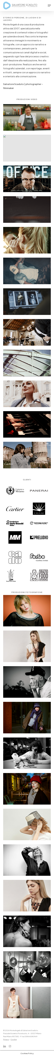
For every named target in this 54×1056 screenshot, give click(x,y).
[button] (49, 5)
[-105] (27, 789)
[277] (27, 825)
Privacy (6, 1040)
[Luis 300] (27, 967)
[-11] (27, 611)
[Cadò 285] (27, 896)
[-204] (27, 932)
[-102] (27, 718)
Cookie (14, 1040)
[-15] (27, 682)
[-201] (27, 754)
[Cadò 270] (27, 647)
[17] (27, 1003)
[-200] (27, 861)
